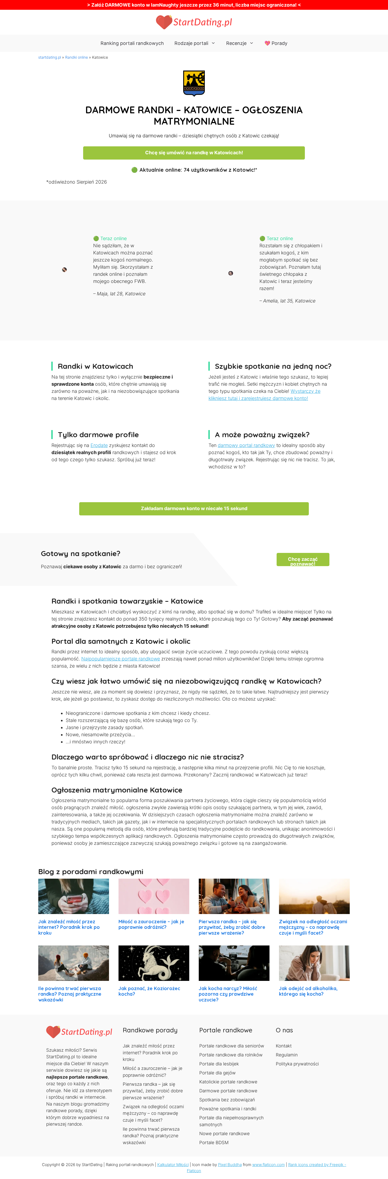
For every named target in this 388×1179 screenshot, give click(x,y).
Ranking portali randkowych (132, 43)
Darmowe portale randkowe (228, 1090)
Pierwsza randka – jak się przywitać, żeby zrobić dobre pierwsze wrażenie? (232, 927)
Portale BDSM (214, 1142)
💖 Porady (275, 43)
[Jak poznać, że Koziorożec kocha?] (154, 977)
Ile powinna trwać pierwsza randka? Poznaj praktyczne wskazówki (69, 994)
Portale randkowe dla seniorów (231, 1045)
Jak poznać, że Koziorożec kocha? (149, 991)
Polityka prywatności (297, 1063)
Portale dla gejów (217, 1072)
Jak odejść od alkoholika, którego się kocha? (308, 991)
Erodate (99, 445)
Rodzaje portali (191, 43)
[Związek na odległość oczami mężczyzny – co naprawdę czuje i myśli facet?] (314, 910)
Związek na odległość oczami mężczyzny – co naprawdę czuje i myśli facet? (313, 927)
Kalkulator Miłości (173, 1164)
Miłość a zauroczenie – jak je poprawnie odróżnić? (151, 924)
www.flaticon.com (268, 1164)
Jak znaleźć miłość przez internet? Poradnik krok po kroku (69, 927)
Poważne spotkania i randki (227, 1108)
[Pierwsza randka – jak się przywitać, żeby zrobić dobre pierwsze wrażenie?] (234, 910)
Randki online (76, 57)
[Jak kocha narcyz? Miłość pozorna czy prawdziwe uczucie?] (234, 977)
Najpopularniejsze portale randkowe (120, 658)
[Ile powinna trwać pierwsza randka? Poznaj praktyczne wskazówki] (73, 977)
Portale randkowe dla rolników (231, 1054)
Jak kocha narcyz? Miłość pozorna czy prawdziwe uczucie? (228, 994)
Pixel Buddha (230, 1164)
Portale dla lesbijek (219, 1063)
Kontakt (284, 1045)
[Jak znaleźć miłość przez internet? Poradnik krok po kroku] (73, 910)
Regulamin (287, 1054)
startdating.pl (49, 57)
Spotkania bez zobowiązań (227, 1099)
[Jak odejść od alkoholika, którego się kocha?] (314, 977)
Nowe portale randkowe (224, 1133)
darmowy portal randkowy (246, 445)
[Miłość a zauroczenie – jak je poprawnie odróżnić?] (154, 910)
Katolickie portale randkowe (228, 1081)
